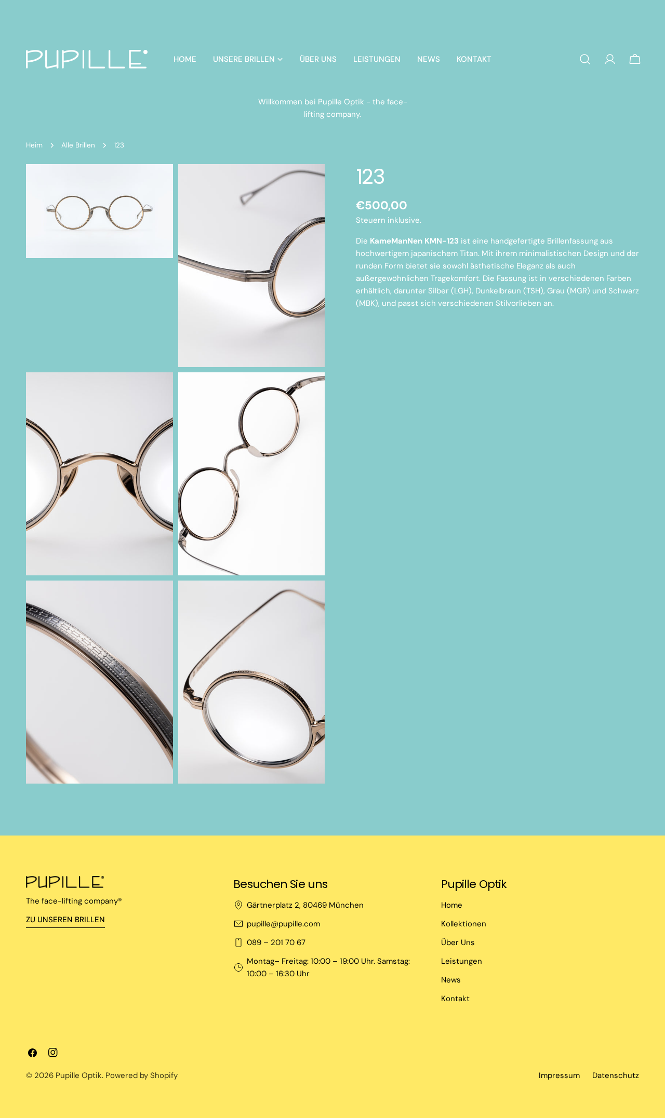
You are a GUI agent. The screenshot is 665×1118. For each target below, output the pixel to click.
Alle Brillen (78, 145)
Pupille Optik (79, 1075)
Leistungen (461, 961)
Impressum (559, 1075)
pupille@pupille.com (283, 924)
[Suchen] (585, 59)
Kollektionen (463, 924)
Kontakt (455, 998)
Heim (34, 145)
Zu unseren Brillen (65, 919)
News (451, 980)
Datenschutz (615, 1075)
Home (451, 905)
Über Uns (458, 942)
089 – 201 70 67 (276, 942)
